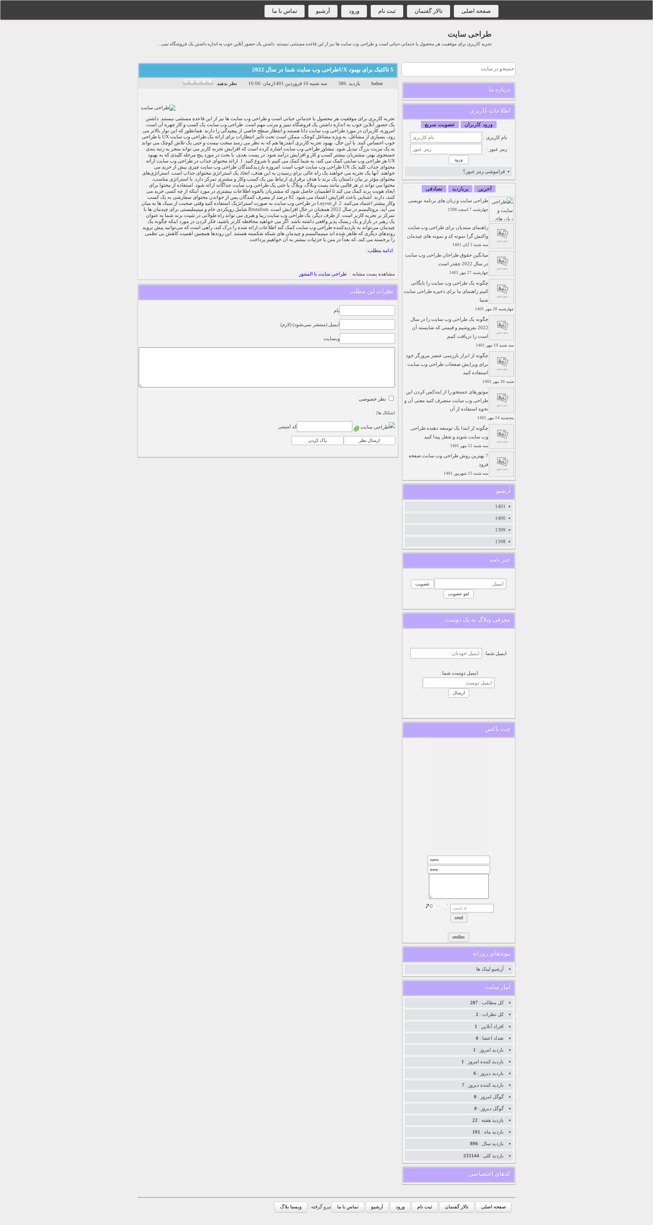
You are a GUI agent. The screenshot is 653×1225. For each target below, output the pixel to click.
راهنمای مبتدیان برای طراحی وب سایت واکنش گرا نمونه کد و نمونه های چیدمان (447, 236)
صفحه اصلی (476, 11)
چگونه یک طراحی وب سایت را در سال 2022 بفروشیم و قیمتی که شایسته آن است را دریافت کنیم (462, 331)
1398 (500, 541)
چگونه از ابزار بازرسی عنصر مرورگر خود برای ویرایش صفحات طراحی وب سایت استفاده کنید (460, 368)
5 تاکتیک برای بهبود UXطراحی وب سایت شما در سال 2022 (322, 70)
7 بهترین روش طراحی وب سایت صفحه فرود (448, 464)
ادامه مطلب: (380, 250)
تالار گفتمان (429, 11)
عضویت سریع (440, 124)
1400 (500, 518)
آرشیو (323, 11)
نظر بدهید (227, 83)
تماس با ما (284, 11)
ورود (354, 11)
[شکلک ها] (385, 413)
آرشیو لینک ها (490, 969)
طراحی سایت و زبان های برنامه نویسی (448, 205)
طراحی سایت (470, 34)
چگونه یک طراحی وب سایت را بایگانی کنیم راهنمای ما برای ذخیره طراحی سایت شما (459, 295)
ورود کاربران (478, 124)
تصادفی (434, 189)
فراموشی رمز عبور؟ (484, 171)
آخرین (485, 189)
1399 (500, 530)
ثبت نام (387, 11)
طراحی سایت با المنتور (323, 274)
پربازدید (460, 189)
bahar (377, 83)
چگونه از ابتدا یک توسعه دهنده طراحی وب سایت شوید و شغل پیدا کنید (449, 436)
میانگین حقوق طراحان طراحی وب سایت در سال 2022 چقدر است (446, 263)
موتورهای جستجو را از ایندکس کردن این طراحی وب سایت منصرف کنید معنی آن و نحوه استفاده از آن (459, 404)
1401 (500, 506)
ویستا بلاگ (291, 1207)
